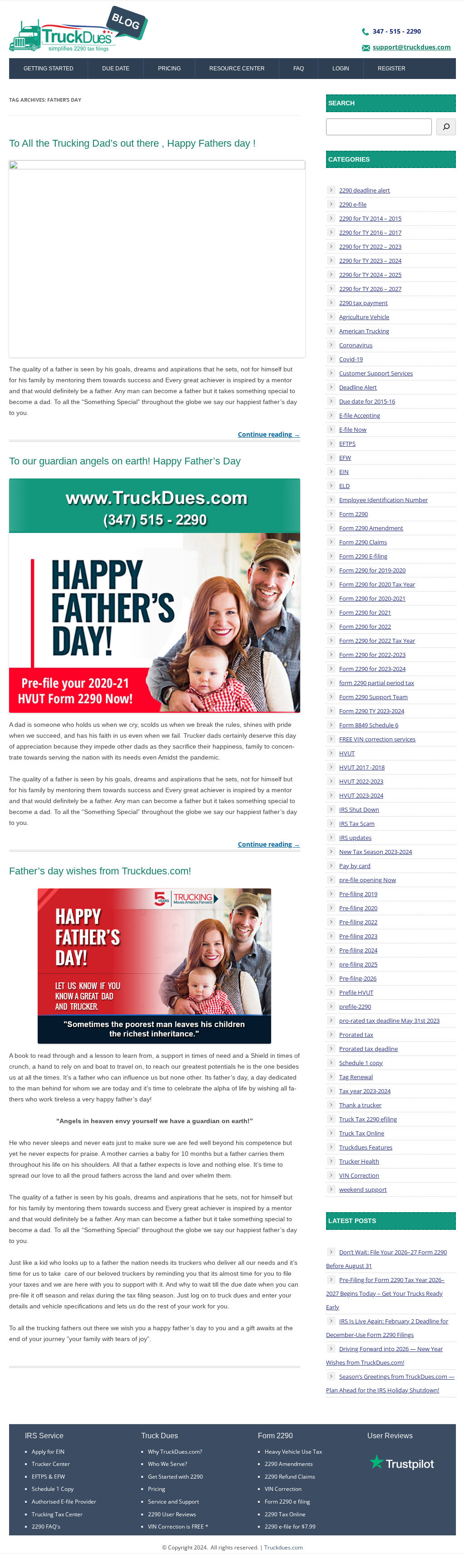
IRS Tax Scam (357, 823)
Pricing (169, 68)
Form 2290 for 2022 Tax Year (377, 640)
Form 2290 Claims (363, 542)
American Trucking (364, 331)
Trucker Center (51, 1464)
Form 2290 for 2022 (365, 626)
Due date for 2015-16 (367, 401)
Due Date (115, 68)
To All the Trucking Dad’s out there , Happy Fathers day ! (132, 143)
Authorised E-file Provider (64, 1501)
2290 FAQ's (46, 1526)
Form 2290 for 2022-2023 (372, 655)
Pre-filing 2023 (358, 936)
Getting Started (49, 68)
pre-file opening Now (367, 880)
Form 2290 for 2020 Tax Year (377, 584)
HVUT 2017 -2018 (362, 767)
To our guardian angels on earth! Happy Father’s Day (125, 461)
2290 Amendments (289, 1464)
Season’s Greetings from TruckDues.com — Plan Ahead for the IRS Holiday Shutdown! (390, 1383)
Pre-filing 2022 (358, 922)
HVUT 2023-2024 (361, 795)
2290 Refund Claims (290, 1476)
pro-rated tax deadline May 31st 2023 (389, 1020)
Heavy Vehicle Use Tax (293, 1451)
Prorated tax (356, 1035)
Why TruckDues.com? (175, 1451)
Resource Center (237, 68)
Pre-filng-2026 (357, 978)
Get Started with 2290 (175, 1476)
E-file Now (352, 429)
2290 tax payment (363, 303)
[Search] (446, 126)
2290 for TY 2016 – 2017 (370, 232)
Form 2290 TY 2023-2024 (371, 711)
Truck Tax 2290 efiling (368, 1119)
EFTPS (347, 443)
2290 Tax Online (285, 1514)
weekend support (363, 1189)
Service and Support (173, 1501)
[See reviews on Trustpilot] (401, 1468)
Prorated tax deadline (368, 1049)
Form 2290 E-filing (363, 556)
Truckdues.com (283, 1547)
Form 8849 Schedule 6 (368, 725)
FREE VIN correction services (377, 739)
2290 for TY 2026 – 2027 (370, 289)
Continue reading (269, 434)
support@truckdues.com (412, 47)
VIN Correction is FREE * (178, 1526)
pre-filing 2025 (358, 964)
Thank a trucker (360, 1105)
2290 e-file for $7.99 (290, 1526)
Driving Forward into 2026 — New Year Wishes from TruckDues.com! (384, 1356)
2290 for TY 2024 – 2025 (370, 275)
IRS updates (355, 838)
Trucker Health (359, 1161)
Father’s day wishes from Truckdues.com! (100, 871)
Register (392, 68)
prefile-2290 (355, 1006)
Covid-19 (351, 359)
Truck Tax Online (361, 1133)
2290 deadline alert (364, 190)
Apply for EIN (48, 1451)
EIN (344, 472)
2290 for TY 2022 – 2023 (370, 246)
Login (340, 68)
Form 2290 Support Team (373, 697)
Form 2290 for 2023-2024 (372, 669)
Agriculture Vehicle (364, 317)
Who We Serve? (167, 1464)
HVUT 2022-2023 (361, 781)
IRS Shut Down (359, 809)
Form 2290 (353, 514)
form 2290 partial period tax (376, 683)
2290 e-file (352, 204)
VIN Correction (359, 1175)
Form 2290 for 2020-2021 (372, 598)
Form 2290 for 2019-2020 (372, 570)
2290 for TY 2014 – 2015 (370, 218)
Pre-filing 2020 (358, 908)
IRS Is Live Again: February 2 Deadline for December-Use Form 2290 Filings (387, 1328)
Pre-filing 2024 (358, 950)
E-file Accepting (359, 415)
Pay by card (355, 866)
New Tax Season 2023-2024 (375, 852)
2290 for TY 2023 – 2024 (370, 261)
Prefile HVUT (356, 992)
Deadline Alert (358, 387)
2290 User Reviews (172, 1514)
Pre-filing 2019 (358, 894)
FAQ (298, 68)
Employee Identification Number (383, 500)
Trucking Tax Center (57, 1514)
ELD (344, 486)
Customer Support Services (376, 373)
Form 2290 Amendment (371, 528)
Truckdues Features (365, 1147)
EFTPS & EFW (48, 1476)
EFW (345, 458)
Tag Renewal (356, 1077)
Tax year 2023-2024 (365, 1091)
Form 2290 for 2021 (365, 612)
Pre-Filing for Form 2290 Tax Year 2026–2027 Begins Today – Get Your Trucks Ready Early (385, 1293)
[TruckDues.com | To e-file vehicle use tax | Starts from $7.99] (78, 31)
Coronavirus (355, 345)
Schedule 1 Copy (53, 1489)
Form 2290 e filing (287, 1501)
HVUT (347, 753)
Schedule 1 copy (361, 1063)
